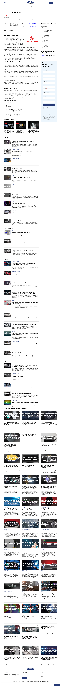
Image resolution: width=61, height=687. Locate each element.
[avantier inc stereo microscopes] (7, 160)
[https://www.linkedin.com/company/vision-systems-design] (42, 676)
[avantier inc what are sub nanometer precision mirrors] (7, 394)
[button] (4, 2)
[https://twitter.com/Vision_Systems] (43, 676)
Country (44, 96)
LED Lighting (46, 40)
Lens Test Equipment (15, 149)
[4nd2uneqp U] (9, 125)
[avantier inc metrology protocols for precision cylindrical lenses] (49, 437)
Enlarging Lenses (15, 210)
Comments (45, 100)
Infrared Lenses (14, 230)
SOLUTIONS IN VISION (22, 681)
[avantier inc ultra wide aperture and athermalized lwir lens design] (49, 415)
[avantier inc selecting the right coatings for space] (12, 629)
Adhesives (46, 46)
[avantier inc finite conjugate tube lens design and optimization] (49, 565)
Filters (23, 507)
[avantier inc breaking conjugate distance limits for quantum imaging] (7, 402)
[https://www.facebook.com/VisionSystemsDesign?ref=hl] (41, 676)
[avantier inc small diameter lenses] (7, 169)
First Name (45, 70)
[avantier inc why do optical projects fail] (49, 543)
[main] (30, 685)
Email (44, 77)
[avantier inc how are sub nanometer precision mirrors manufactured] (7, 385)
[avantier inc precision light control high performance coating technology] (12, 458)
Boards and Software (49, 8)
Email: (23, 26)
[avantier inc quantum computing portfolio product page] (12, 479)
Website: (23, 23)
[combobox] (49, 98)
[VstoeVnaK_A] (33, 125)
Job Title (45, 88)
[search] (6, 2)
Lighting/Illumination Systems (48, 37)
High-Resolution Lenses (16, 239)
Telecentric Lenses (15, 363)
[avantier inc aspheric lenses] (7, 212)
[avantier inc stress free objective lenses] (7, 203)
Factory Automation (22, 8)
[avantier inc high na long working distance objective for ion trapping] (30, 608)
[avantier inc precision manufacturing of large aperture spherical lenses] (12, 523)
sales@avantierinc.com (32, 26)
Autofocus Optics (47, 42)
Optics (13, 300)
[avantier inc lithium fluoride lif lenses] (7, 186)
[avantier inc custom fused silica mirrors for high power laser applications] (7, 142)
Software (44, 47)
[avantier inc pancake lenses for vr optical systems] (7, 177)
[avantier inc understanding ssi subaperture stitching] (12, 608)
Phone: (5, 27)
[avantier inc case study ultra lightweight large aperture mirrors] (7, 325)
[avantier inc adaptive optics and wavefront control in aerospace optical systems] (30, 415)
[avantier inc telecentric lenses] (7, 195)
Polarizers (46, 45)
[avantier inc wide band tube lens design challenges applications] (49, 523)
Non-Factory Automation (32, 8)
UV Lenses (13, 331)
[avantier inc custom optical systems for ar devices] (7, 232)
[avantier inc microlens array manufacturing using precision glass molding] (7, 251)
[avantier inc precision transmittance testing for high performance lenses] (30, 650)
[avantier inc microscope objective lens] (7, 221)
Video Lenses (46, 35)
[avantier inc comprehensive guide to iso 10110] (30, 586)
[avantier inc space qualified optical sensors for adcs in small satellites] (49, 608)
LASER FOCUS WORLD (45, 681)
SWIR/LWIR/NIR (46, 36)
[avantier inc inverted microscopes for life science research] (7, 151)
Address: (5, 23)
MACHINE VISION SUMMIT (37, 681)
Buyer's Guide (44, 26)
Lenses (13, 175)
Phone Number (45, 81)
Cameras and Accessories (12, 8)
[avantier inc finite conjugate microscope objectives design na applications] (49, 458)
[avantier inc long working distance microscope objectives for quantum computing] (12, 565)
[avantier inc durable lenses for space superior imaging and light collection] (30, 523)
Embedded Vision (41, 8)
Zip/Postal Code (46, 92)
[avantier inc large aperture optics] (12, 543)
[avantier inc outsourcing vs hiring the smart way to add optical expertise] (30, 565)
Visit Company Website (32, 23)
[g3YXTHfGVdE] (21, 125)
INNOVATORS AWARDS (29, 681)
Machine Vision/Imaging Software (9, 613)
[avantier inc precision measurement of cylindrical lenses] (30, 458)
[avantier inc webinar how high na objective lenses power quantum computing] (7, 273)
